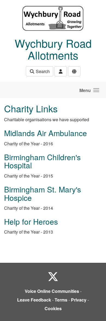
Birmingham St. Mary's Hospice (42, 193)
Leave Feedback (34, 300)
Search (42, 71)
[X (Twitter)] (53, 276)
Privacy (78, 300)
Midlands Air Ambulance (45, 132)
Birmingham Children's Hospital (42, 161)
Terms (61, 300)
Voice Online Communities (52, 291)
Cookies (53, 308)
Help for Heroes (31, 221)
